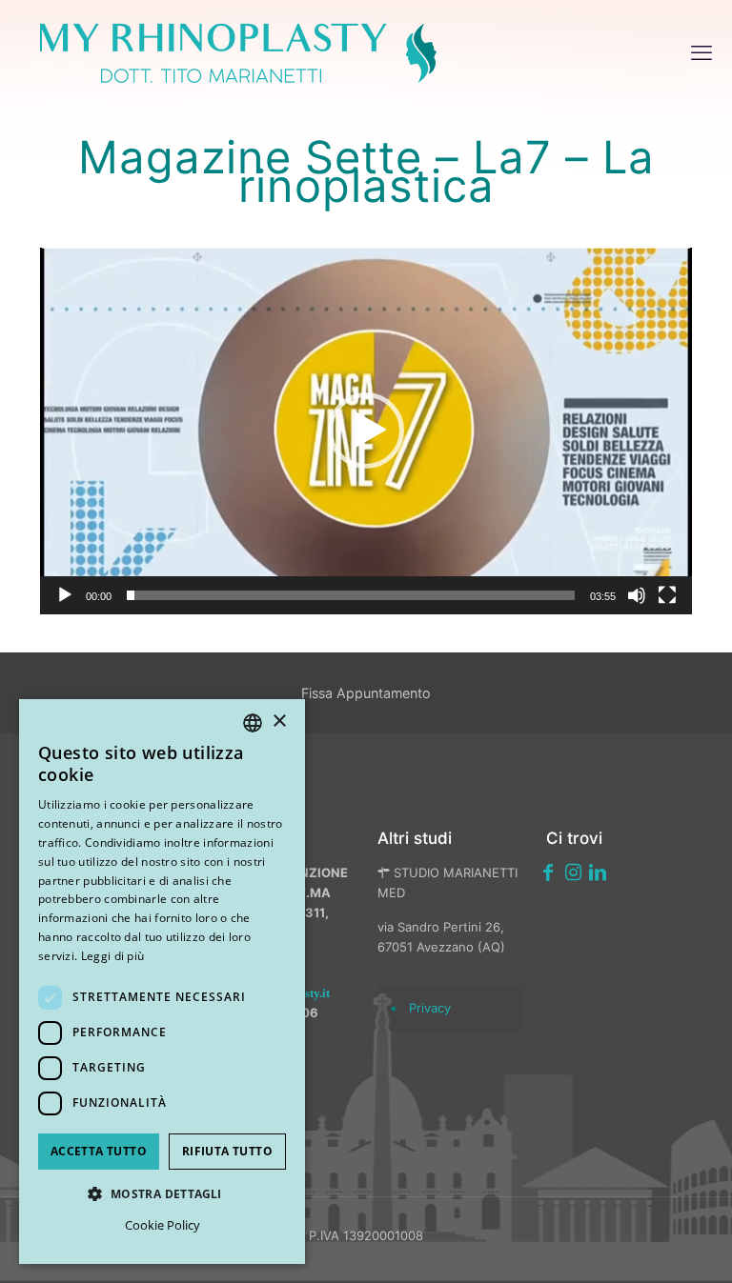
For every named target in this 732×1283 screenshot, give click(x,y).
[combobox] (252, 722)
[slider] (351, 595)
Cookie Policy (162, 1224)
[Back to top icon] (617, 1244)
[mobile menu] (701, 52)
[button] (366, 430)
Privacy (430, 1007)
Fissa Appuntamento (366, 693)
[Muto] (636, 595)
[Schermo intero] (667, 595)
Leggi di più (113, 956)
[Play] (64, 595)
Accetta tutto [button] (99, 1151)
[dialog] (162, 981)
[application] (366, 431)
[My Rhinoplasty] (238, 52)
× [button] (279, 721)
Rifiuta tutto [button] (227, 1151)
